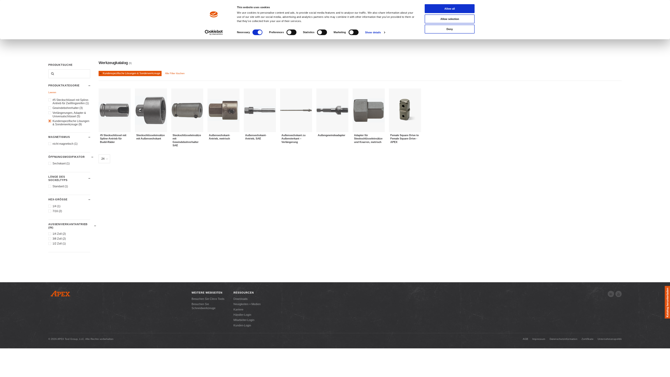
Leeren (52, 92)
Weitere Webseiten (207, 292)
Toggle (86, 86)
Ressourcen (243, 292)
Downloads (240, 298)
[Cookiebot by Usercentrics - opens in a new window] (214, 32)
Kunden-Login (242, 325)
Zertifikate (587, 339)
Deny (449, 29)
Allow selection (449, 18)
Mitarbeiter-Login (243, 320)
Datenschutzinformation (564, 339)
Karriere (238, 309)
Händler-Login (242, 314)
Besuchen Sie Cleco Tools (208, 298)
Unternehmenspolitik (610, 339)
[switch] (291, 32)
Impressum (538, 339)
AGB (525, 339)
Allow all (449, 8)
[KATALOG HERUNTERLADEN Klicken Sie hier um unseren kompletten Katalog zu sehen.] (667, 302)
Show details (373, 32)
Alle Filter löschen (175, 73)
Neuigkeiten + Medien (247, 304)
